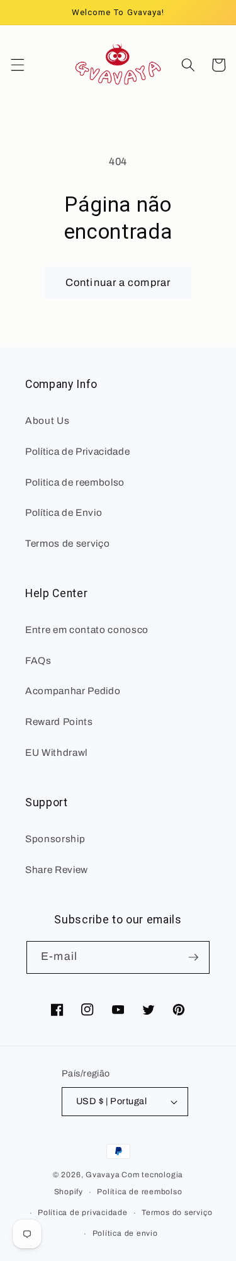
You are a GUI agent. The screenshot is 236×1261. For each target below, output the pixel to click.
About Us (47, 420)
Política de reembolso (139, 1191)
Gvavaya (103, 1174)
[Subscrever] (193, 957)
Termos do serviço (177, 1212)
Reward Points (59, 721)
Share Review (56, 869)
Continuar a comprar (118, 282)
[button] (17, 65)
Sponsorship (55, 838)
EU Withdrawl (56, 752)
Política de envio (125, 1233)
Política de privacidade (83, 1212)
